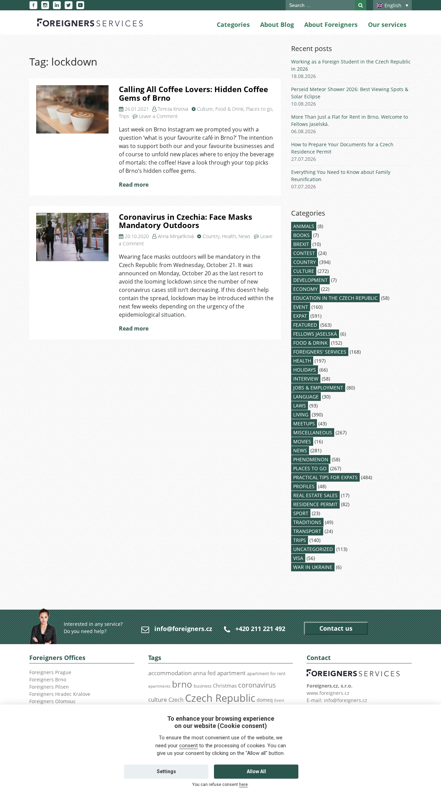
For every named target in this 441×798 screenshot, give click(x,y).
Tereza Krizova (173, 109)
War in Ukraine (312, 567)
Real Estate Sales (315, 495)
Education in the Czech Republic (335, 298)
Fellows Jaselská (315, 334)
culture (157, 699)
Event (300, 307)
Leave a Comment (158, 116)
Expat (300, 316)
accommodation (170, 673)
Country (211, 236)
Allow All (256, 771)
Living (300, 414)
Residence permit (315, 504)
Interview (305, 378)
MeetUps (304, 423)
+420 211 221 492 (260, 628)
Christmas (225, 685)
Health (229, 236)
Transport (307, 531)
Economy (305, 289)
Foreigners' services (319, 351)
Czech (176, 699)
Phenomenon (310, 459)
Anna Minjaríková (176, 236)
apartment (231, 673)
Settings (166, 771)
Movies (302, 441)
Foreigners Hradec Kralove (59, 694)
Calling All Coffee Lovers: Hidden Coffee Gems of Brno (193, 93)
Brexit (301, 244)
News (244, 236)
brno (182, 684)
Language (306, 396)
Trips (124, 116)
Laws (299, 405)
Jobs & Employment (318, 387)
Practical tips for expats (325, 477)
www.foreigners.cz (328, 693)
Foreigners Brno (47, 679)
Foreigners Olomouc (52, 701)
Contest (304, 253)
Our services (387, 24)
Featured (305, 325)
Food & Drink (229, 109)
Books (301, 235)
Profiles (304, 486)
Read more (133, 184)
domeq (265, 700)
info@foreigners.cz (183, 628)
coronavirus (257, 685)
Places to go (259, 109)
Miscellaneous (312, 432)
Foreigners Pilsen (49, 686)
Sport (300, 513)
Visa (298, 558)
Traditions (307, 522)
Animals (303, 226)
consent (188, 745)
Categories (233, 24)
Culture (205, 109)
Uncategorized (313, 549)
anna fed (204, 673)
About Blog (277, 24)
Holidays (304, 369)
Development (310, 280)
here (243, 784)
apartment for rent (266, 673)
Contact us (335, 628)
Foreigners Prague (50, 672)
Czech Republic (220, 698)
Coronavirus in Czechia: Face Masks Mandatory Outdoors (185, 221)
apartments (159, 686)
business (203, 686)
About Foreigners (331, 24)
